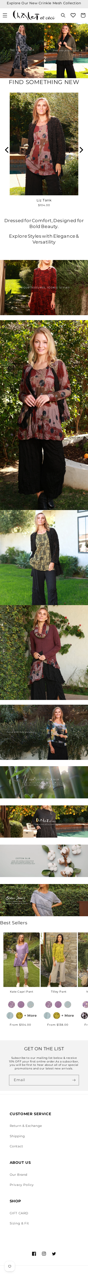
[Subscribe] (74, 1080)
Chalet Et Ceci (49, 1271)
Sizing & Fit (19, 1223)
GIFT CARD (19, 1213)
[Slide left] (7, 966)
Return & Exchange (26, 1126)
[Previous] (7, 150)
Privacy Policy (22, 1185)
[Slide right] (81, 966)
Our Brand (18, 1175)
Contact (16, 1146)
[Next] (81, 150)
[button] (5, 15)
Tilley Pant (59, 991)
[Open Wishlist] (73, 15)
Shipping (17, 1136)
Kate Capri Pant (21, 991)
